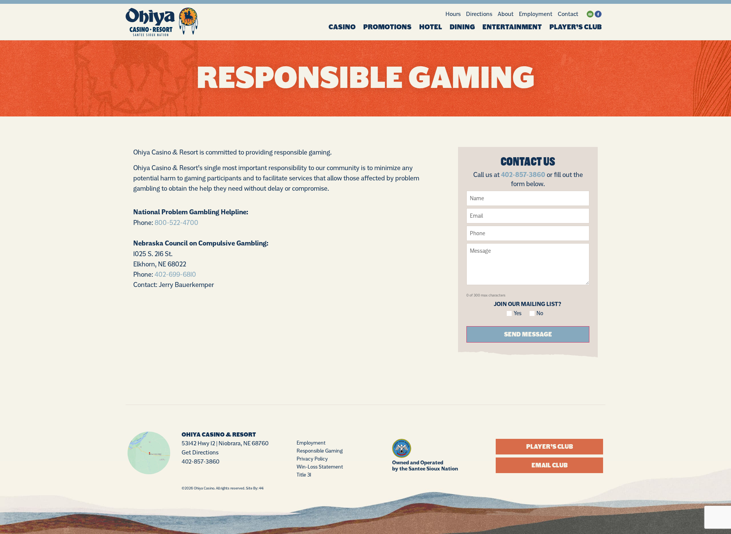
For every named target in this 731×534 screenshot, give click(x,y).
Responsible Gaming (320, 451)
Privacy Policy (312, 459)
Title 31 (304, 475)
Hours (453, 14)
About (506, 14)
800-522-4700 (176, 222)
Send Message (528, 334)
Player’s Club (575, 27)
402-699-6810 (175, 274)
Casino (342, 27)
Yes (518, 313)
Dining (462, 27)
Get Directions (200, 452)
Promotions (387, 27)
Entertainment (512, 27)
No (539, 313)
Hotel (430, 27)
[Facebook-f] (598, 14)
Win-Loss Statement (320, 467)
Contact (568, 14)
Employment (535, 14)
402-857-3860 (523, 175)
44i (261, 488)
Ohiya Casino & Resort (219, 434)
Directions (479, 14)
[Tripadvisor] (590, 14)
